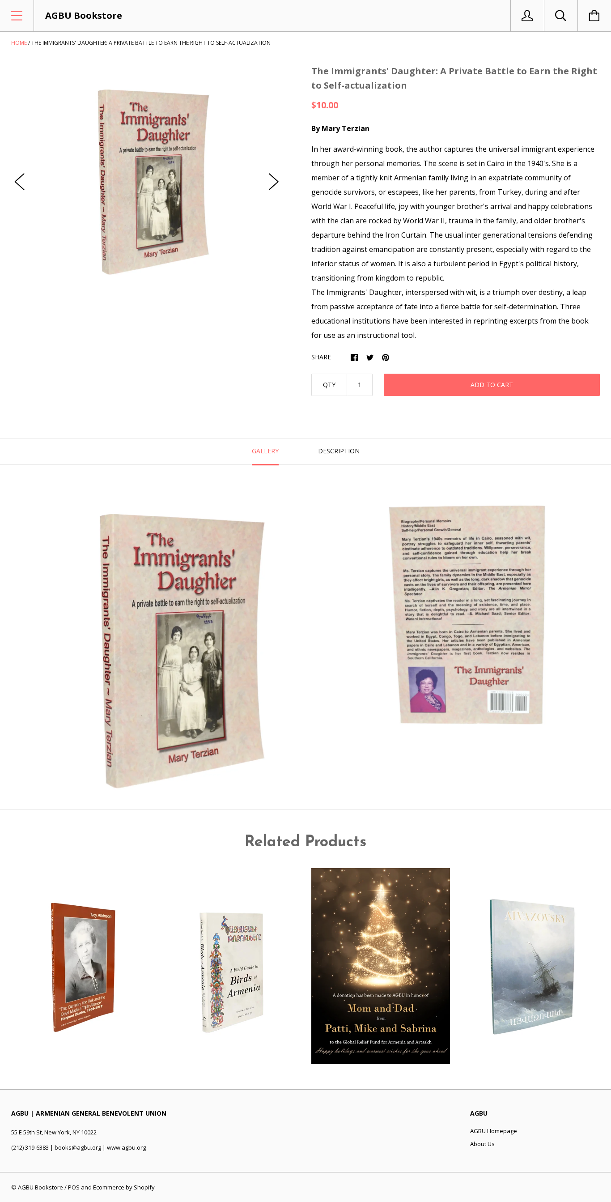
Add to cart (492, 384)
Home (19, 43)
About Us (482, 1144)
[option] (146, 172)
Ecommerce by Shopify (124, 1187)
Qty (329, 384)
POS (74, 1187)
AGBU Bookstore (40, 1187)
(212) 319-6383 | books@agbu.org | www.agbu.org (78, 1147)
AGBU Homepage (493, 1131)
